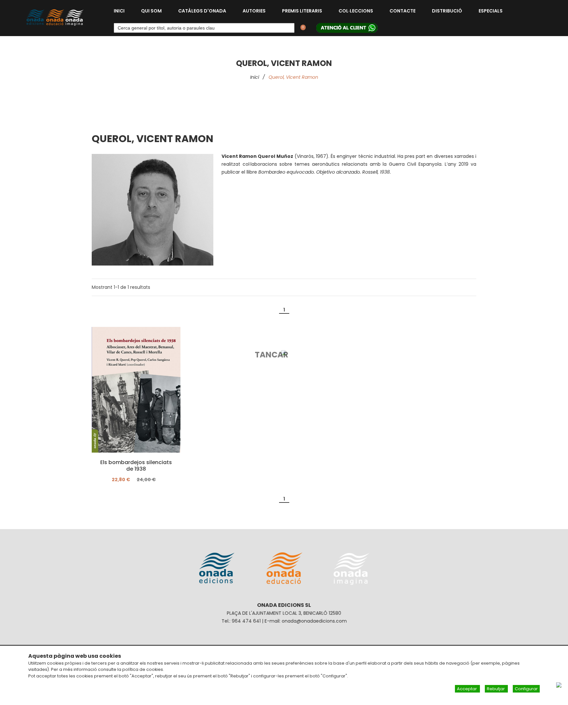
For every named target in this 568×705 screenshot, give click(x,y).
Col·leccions (356, 11)
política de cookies (142, 669)
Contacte (402, 11)
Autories (254, 11)
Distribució (447, 11)
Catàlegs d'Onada (202, 11)
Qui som (151, 11)
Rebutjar (496, 689)
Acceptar (467, 689)
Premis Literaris (302, 11)
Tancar (271, 354)
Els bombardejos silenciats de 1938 (136, 465)
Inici (119, 11)
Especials (491, 11)
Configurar (526, 689)
